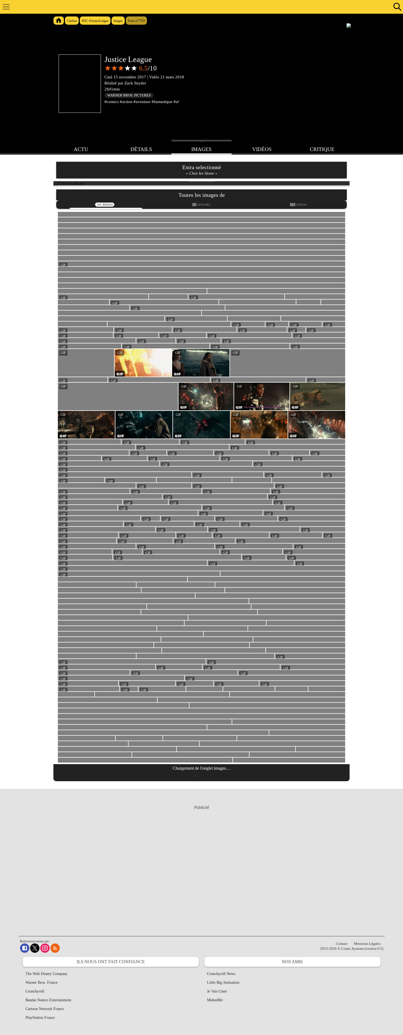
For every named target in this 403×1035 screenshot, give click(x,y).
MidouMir (215, 1000)
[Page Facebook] (24, 948)
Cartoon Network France (44, 1009)
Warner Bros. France (41, 982)
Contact (342, 944)
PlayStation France (40, 1018)
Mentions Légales (367, 944)
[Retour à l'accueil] (198, 7)
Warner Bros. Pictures (129, 95)
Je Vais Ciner (217, 991)
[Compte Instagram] (45, 948)
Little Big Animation (223, 982)
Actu (81, 149)
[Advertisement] (201, 865)
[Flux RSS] (55, 948)
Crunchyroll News (221, 974)
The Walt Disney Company (46, 974)
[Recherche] (396, 7)
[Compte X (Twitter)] (34, 948)
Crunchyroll (34, 991)
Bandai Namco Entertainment (48, 1000)
